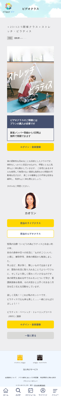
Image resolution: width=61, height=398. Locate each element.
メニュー (55, 395)
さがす (18, 395)
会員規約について (10, 377)
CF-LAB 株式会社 (39, 385)
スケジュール (30, 395)
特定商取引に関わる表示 (48, 377)
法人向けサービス (30, 369)
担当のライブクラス (30, 223)
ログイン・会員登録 (30, 147)
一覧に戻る (30, 335)
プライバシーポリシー (30, 381)
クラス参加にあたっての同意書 (28, 377)
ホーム (5, 395)
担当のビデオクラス (30, 233)
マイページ (43, 395)
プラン (13, 123)
